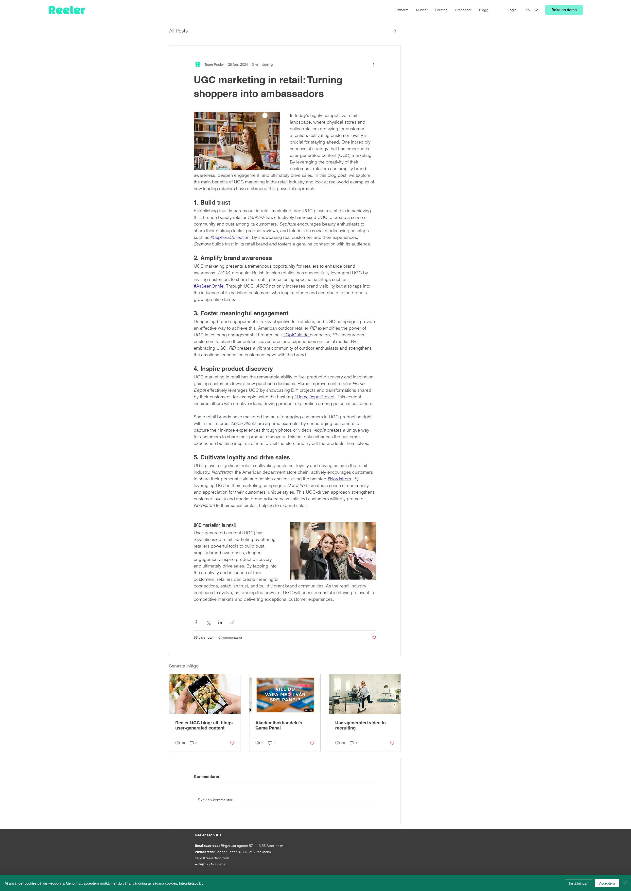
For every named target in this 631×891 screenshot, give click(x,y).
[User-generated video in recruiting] (365, 694)
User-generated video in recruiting (360, 725)
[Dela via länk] (232, 622)
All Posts (178, 31)
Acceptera (607, 883)
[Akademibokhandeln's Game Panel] (285, 694)
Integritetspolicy (191, 883)
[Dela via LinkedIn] (220, 622)
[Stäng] (625, 883)
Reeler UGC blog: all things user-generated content (204, 725)
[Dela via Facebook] (196, 622)
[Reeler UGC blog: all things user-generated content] (205, 694)
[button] (394, 31)
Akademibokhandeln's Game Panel (278, 725)
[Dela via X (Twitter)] (208, 622)
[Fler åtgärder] (373, 64)
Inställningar (578, 883)
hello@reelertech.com (212, 858)
